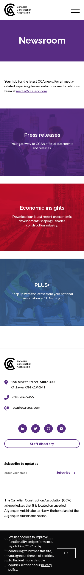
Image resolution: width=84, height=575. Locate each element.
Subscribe (63, 472)
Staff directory (42, 443)
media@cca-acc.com (31, 91)
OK (66, 553)
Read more (42, 164)
